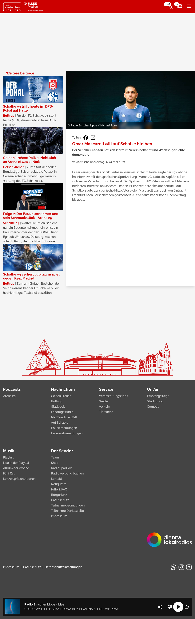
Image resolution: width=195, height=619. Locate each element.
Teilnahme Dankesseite (67, 511)
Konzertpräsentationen (19, 479)
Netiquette (58, 484)
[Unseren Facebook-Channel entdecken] (181, 567)
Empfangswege (158, 396)
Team (55, 457)
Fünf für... (9, 473)
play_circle (178, 607)
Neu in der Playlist (16, 463)
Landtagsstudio (62, 412)
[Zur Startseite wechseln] (12, 7)
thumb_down (170, 607)
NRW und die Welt (64, 417)
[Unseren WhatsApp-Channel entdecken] (174, 567)
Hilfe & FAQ (59, 489)
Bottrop (56, 401)
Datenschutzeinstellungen (63, 567)
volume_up (160, 607)
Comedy (153, 406)
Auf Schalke (59, 422)
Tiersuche (106, 412)
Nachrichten (63, 389)
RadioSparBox (61, 468)
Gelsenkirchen (61, 396)
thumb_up (186, 607)
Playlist (8, 457)
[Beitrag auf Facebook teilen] (85, 137)
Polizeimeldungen (64, 428)
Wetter (104, 401)
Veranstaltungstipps (113, 396)
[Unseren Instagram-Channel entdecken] (189, 567)
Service (106, 389)
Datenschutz (60, 500)
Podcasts (12, 389)
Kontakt (56, 479)
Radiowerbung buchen (67, 473)
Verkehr (104, 406)
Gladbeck (58, 406)
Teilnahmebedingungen (68, 505)
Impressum (59, 516)
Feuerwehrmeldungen (66, 433)
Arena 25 (9, 396)
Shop (54, 463)
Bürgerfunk (59, 495)
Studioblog (155, 401)
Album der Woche (16, 468)
